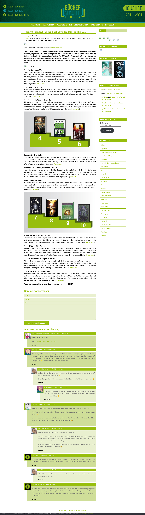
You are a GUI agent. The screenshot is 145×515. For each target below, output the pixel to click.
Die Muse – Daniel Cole (114, 93)
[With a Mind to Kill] (119, 77)
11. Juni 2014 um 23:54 (57, 369)
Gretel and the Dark (63, 38)
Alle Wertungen (81, 25)
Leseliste (103, 199)
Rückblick (104, 221)
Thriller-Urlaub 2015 (107, 225)
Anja (36, 350)
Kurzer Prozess (105, 192)
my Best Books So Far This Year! (46, 341)
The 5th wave (81, 38)
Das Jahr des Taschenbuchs (110, 163)
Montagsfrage (105, 210)
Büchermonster (72, 510)
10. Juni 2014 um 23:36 (47, 404)
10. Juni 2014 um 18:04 (47, 350)
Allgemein (104, 148)
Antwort (34, 345)
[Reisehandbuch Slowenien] (106, 76)
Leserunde (104, 206)
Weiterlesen (88, 514)
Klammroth (72, 38)
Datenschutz (97, 25)
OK (80, 514)
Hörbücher (104, 181)
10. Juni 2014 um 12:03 (60, 333)
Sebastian (44, 369)
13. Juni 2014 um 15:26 (47, 455)
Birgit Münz (104, 97)
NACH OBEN (82, 510)
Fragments (53, 38)
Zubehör (103, 235)
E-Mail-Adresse (105, 123)
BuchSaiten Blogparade (108, 156)
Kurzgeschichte (106, 196)
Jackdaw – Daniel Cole (113, 90)
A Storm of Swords (34, 38)
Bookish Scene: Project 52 (109, 152)
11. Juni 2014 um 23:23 (57, 428)
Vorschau (104, 232)
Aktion (103, 145)
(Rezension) (37, 96)
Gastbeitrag (104, 174)
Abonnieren (107, 130)
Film (102, 170)
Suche (102, 31)
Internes (103, 188)
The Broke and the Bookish (56, 47)
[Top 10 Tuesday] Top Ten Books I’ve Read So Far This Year (56, 32)
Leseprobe (104, 203)
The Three (44, 40)
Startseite (35, 25)
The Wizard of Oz (53, 40)
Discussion (104, 167)
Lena (36, 484)
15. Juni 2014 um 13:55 (47, 484)
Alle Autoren (48, 25)
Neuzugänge (105, 214)
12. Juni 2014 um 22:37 (60, 387)
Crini (36, 404)
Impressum (110, 25)
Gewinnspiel (105, 177)
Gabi (102, 90)
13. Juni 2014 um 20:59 (57, 470)
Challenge (104, 159)
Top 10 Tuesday (36, 36)
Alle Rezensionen (64, 25)
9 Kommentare (90, 36)
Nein (82, 514)
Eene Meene (45, 38)
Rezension (41, 84)
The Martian (36, 40)
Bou (36, 455)
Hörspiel (103, 185)
